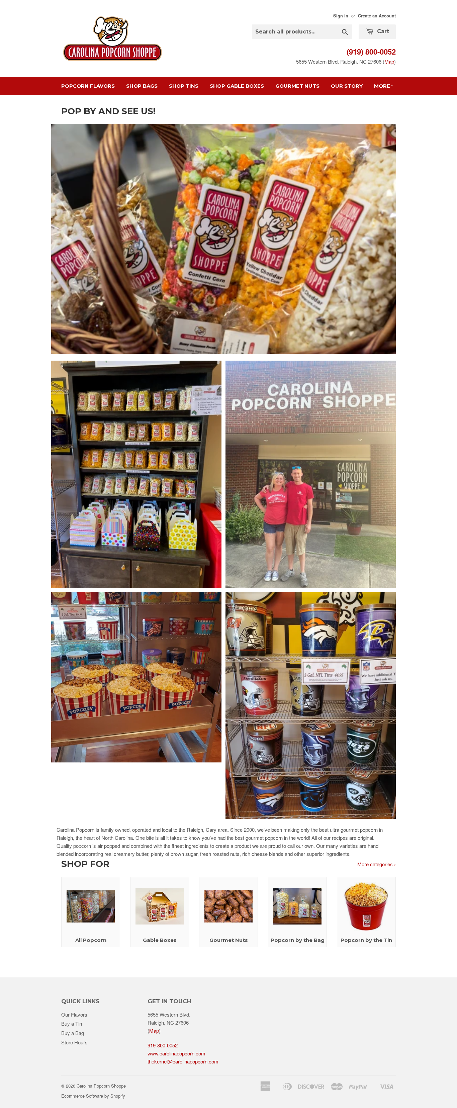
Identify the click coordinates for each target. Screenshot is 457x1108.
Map (389, 61)
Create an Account (377, 16)
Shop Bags (142, 86)
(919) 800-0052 (371, 51)
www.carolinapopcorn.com (176, 1053)
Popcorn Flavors (88, 86)
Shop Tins (183, 86)
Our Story (347, 86)
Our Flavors (74, 1014)
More (382, 86)
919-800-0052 (163, 1045)
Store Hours (74, 1042)
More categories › (376, 864)
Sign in (340, 16)
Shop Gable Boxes (237, 86)
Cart (382, 31)
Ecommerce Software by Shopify (93, 1096)
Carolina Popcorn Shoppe (101, 1086)
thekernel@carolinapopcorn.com (183, 1061)
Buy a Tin (71, 1023)
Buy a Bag (72, 1032)
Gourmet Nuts (297, 86)
